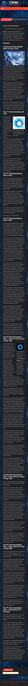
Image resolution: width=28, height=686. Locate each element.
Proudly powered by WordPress (8, 681)
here (12, 38)
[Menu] (2, 8)
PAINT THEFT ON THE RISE (13, 19)
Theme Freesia (14, 683)
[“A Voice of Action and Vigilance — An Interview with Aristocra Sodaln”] (22, 19)
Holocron (20, 40)
